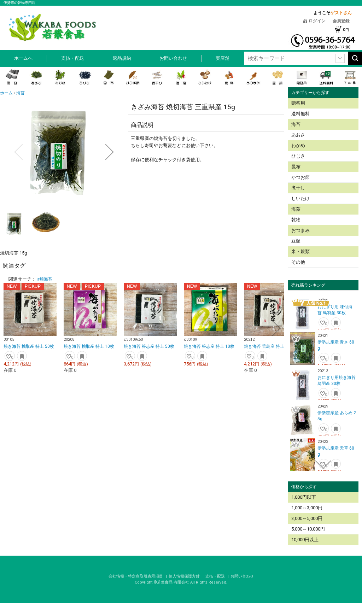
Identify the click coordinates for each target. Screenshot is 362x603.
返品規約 (122, 58)
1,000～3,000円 (306, 507)
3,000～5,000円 (306, 518)
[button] (18, 152)
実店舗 (222, 58)
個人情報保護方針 (185, 576)
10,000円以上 (305, 539)
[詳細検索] (340, 58)
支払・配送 (72, 58)
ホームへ (23, 58)
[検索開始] (355, 58)
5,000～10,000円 (308, 529)
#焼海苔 (44, 279)
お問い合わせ (173, 58)
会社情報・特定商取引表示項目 (136, 576)
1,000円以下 (303, 497)
